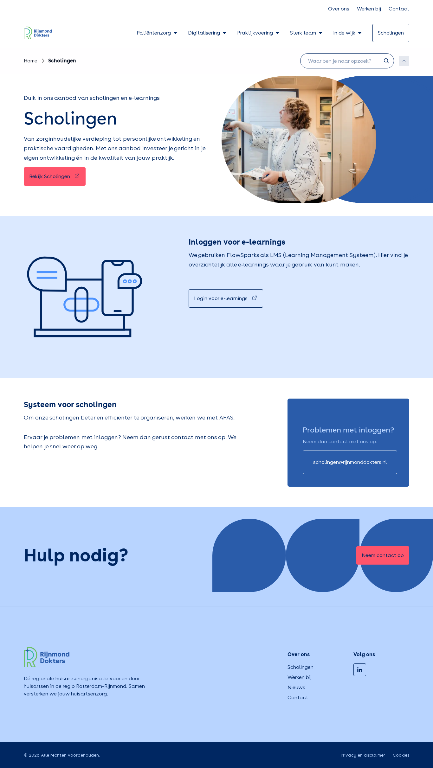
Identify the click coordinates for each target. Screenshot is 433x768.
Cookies (401, 755)
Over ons (338, 9)
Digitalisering (204, 33)
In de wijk (344, 33)
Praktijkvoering (255, 33)
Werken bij (369, 9)
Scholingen (300, 667)
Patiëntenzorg (154, 33)
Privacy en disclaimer (363, 755)
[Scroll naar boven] (404, 61)
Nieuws (296, 687)
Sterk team (303, 33)
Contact (399, 9)
